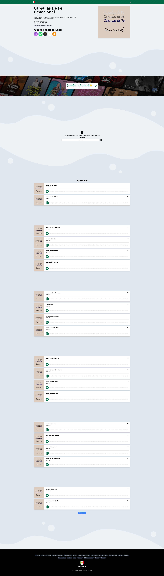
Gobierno (80, 557)
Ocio (75, 557)
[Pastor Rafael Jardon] (39, 188)
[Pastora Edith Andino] (39, 265)
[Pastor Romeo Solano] (39, 385)
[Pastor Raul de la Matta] (39, 331)
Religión (49, 25)
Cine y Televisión (113, 555)
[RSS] (54, 34)
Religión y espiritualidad (40, 25)
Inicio (73, 570)
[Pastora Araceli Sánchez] (39, 438)
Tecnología (104, 555)
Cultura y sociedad (96, 555)
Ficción (120, 555)
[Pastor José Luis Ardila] (39, 254)
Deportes (103, 557)
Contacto (90, 570)
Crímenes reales (61, 557)
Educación (48, 555)
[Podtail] (45, 34)
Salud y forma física (88, 557)
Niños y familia (67, 555)
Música (74, 555)
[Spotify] (40, 34)
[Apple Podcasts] (36, 34)
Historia (126, 555)
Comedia (38, 555)
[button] (130, 2)
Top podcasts (78, 570)
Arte (43, 555)
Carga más (82, 513)
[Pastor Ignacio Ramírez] (39, 361)
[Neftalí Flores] (39, 308)
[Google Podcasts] (49, 34)
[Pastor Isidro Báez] (39, 242)
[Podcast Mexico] (82, 563)
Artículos (85, 570)
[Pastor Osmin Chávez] (39, 200)
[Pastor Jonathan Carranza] (39, 230)
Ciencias (97, 557)
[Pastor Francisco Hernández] (39, 373)
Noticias (69, 557)
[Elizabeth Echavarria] (39, 492)
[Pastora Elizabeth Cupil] (39, 319)
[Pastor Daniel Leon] (39, 427)
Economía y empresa (57, 555)
